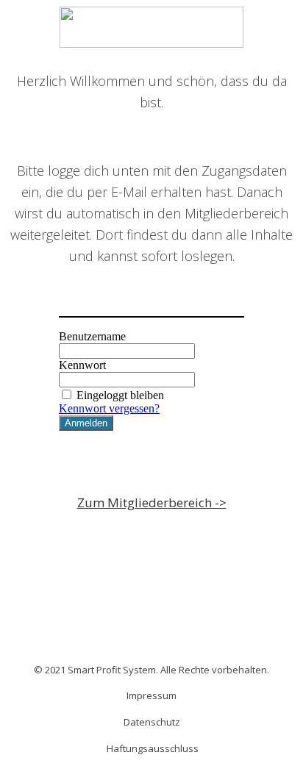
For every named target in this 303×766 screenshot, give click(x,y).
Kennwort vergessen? (109, 408)
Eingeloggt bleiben (120, 395)
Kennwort (82, 365)
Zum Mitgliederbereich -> (152, 502)
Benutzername (92, 336)
